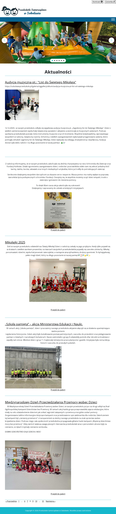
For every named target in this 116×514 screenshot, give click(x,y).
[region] (58, 40)
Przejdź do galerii (58, 230)
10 (36, 501)
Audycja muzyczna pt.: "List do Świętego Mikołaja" (40, 82)
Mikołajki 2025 (15, 242)
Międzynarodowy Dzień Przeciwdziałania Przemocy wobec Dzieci (51, 402)
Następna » (50, 501)
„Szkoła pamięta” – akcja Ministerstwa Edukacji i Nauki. (44, 324)
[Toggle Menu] (113, 19)
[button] (4, 40)
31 (43, 501)
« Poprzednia (11, 501)
